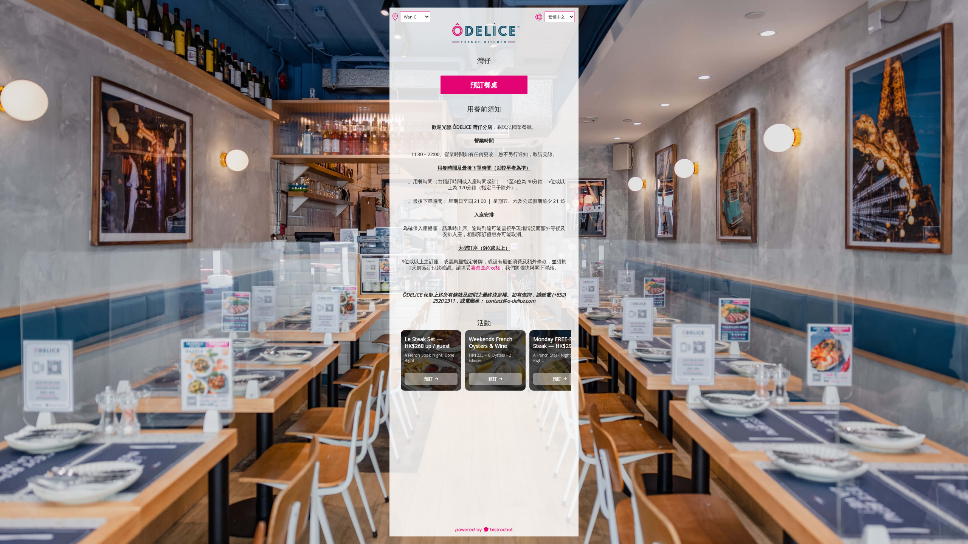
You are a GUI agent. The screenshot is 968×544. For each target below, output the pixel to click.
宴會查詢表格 (485, 267)
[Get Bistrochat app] (484, 530)
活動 (484, 322)
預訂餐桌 (484, 84)
